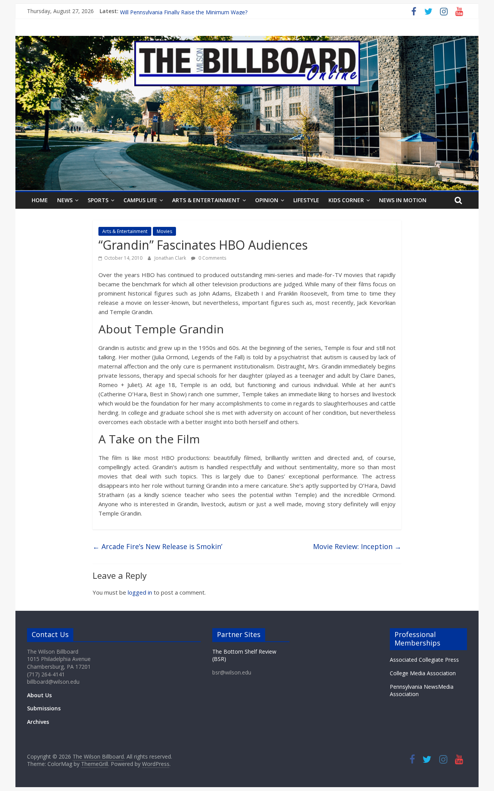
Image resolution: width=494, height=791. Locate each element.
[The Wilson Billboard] (247, 40)
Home (40, 200)
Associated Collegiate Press (424, 659)
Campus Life (140, 200)
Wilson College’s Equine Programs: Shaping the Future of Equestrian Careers (215, 11)
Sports (98, 200)
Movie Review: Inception (357, 546)
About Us (39, 695)
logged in (140, 592)
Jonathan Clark (170, 258)
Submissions (44, 708)
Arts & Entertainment (206, 200)
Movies (164, 231)
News (65, 200)
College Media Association (423, 673)
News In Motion (402, 200)
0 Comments (211, 258)
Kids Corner (346, 200)
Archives (38, 721)
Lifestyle (306, 200)
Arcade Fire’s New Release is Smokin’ (157, 546)
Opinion (266, 200)
